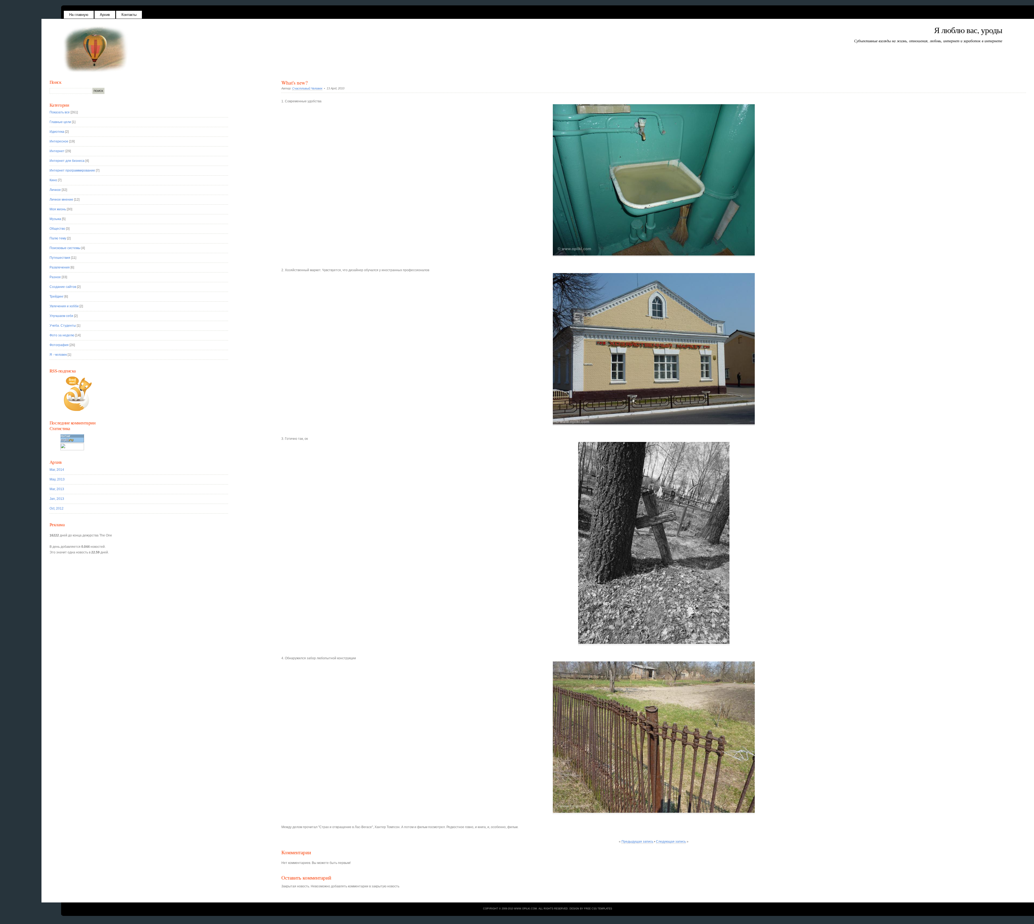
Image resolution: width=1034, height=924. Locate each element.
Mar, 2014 (57, 470)
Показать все (60, 112)
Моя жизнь (58, 209)
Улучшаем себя (61, 316)
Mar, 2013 (57, 489)
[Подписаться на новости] (142, 393)
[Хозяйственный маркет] (654, 423)
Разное (55, 277)
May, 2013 (57, 479)
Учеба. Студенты (63, 325)
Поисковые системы (65, 248)
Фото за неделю (62, 335)
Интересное (59, 141)
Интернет (57, 151)
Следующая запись (671, 841)
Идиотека (57, 132)
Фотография (59, 345)
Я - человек (58, 355)
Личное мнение (61, 199)
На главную (78, 15)
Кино (53, 180)
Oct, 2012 (57, 508)
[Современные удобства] (654, 255)
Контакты (129, 15)
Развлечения (60, 267)
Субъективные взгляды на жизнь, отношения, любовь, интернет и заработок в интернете (928, 40)
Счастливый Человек (307, 88)
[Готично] (653, 643)
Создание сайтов (63, 287)
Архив (105, 15)
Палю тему (58, 238)
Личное (55, 190)
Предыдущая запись (637, 841)
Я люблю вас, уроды (968, 30)
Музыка (55, 219)
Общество (57, 229)
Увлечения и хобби (64, 306)
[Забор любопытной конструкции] (654, 812)
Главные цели (60, 122)
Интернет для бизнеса (67, 161)
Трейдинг (57, 296)
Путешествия (60, 258)
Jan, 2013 (57, 499)
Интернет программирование (72, 170)
